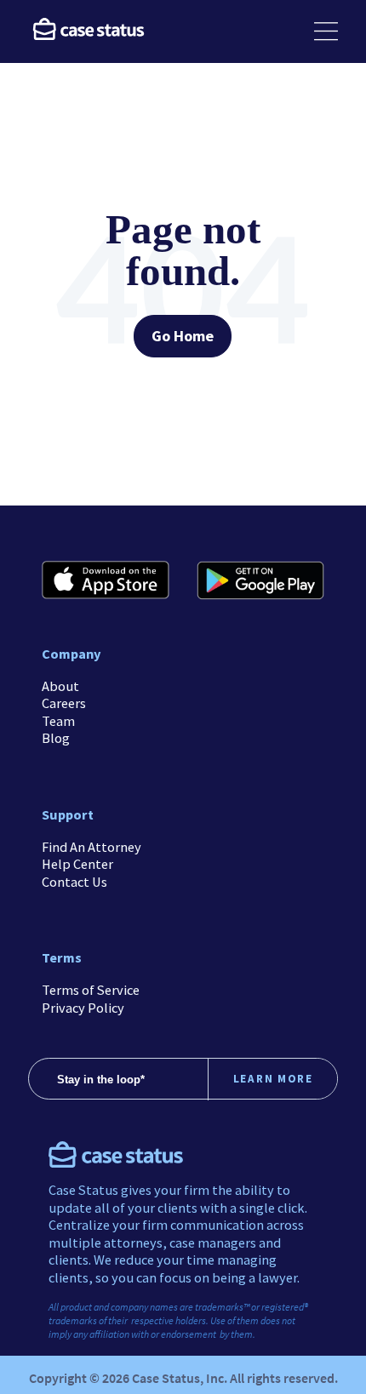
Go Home (183, 336)
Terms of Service (91, 989)
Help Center (77, 863)
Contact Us (74, 881)
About (60, 685)
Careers (64, 702)
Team (58, 720)
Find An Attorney (91, 846)
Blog (56, 737)
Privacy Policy (83, 1007)
